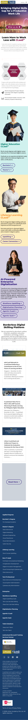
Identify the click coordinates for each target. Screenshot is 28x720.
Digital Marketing (8, 532)
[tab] (14, 59)
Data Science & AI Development (12, 580)
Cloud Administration (9, 541)
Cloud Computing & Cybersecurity (12, 569)
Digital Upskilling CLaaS (9, 598)
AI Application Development (11, 563)
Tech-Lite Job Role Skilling (10, 601)
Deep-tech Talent (8, 627)
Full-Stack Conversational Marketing (13, 561)
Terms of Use (7, 708)
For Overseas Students (9, 522)
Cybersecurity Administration (11, 585)
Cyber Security (7, 544)
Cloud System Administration (11, 582)
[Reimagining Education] (8, 2)
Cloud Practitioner (8, 538)
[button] (8, 165)
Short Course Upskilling (9, 553)
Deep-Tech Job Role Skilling (11, 604)
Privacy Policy (16, 708)
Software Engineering (9, 535)
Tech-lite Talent (7, 630)
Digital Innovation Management (12, 566)
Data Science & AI (8, 529)
